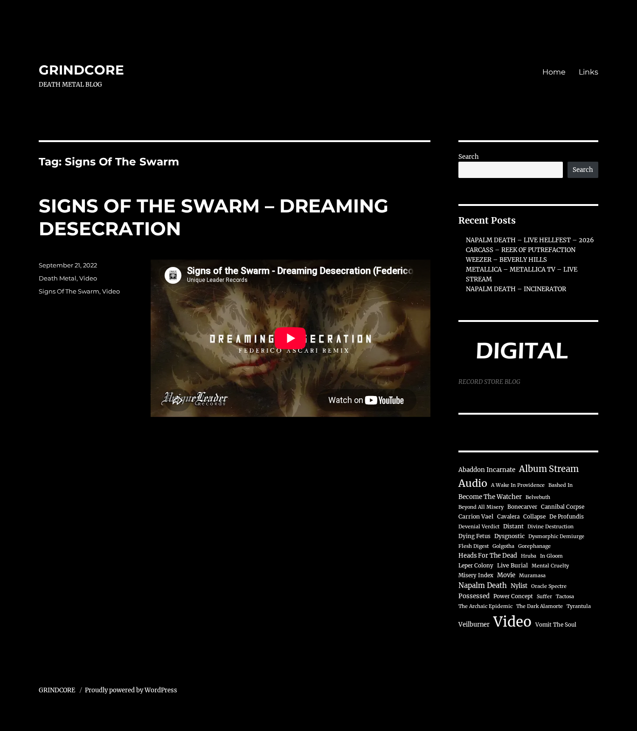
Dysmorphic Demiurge (556, 536)
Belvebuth (538, 497)
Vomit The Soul (555, 625)
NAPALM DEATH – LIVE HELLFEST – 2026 (530, 240)
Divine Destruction (550, 527)
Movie (506, 575)
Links (588, 72)
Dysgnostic (509, 536)
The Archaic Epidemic (485, 606)
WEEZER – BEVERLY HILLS (506, 260)
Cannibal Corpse (562, 507)
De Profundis (566, 516)
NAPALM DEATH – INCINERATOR (516, 289)
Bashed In (560, 485)
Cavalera (508, 516)
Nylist (519, 585)
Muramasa (532, 576)
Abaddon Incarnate (486, 470)
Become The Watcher (490, 497)
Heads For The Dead (487, 555)
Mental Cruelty (550, 566)
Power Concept (513, 596)
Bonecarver (522, 507)
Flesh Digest (473, 546)
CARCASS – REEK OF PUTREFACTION (520, 250)
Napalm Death (482, 585)
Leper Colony (475, 565)
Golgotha (503, 546)
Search (468, 157)
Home (554, 72)
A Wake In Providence (518, 485)
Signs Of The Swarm (69, 291)
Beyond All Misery (481, 507)
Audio (472, 483)
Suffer (544, 597)
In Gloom (551, 556)
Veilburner (474, 624)
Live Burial (512, 565)
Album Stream (549, 469)
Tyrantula (579, 606)
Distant (513, 526)
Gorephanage (534, 546)
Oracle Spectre (549, 586)
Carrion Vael (475, 516)
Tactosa (565, 597)
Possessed (474, 596)
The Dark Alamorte (539, 606)
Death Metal (57, 278)
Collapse (534, 516)
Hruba (528, 556)
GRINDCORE (81, 70)
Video (88, 278)
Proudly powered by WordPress (131, 690)
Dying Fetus (474, 536)
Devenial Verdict (478, 527)
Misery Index (475, 575)
